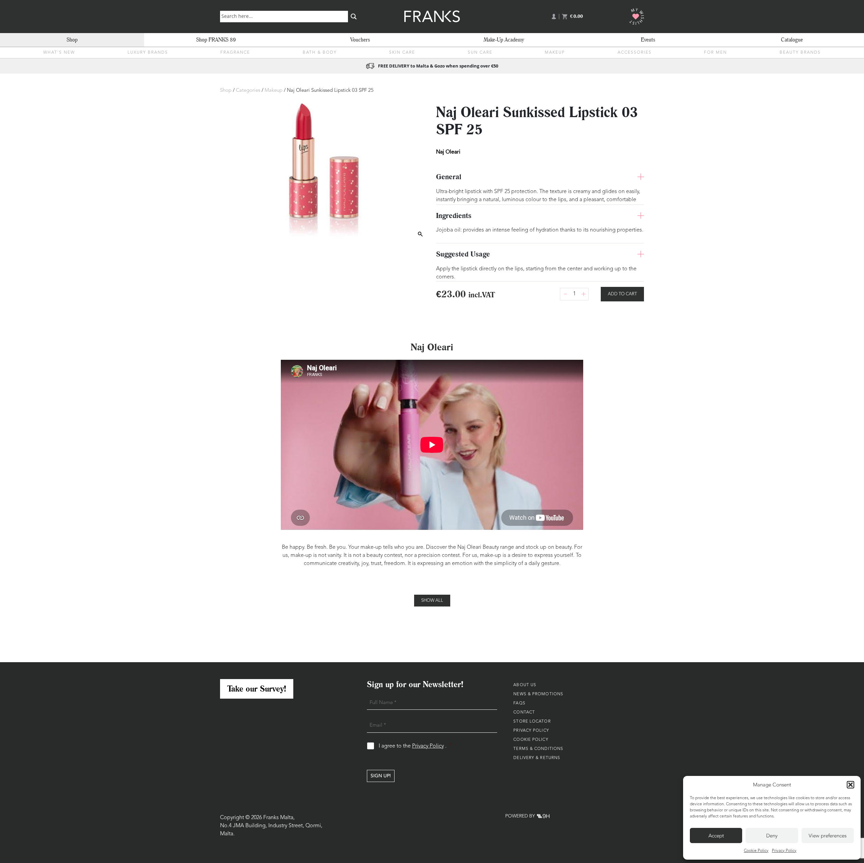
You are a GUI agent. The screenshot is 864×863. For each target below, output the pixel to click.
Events (648, 39)
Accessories (635, 53)
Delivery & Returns (536, 758)
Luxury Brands (148, 53)
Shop (72, 39)
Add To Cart (622, 294)
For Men (715, 53)
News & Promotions (538, 694)
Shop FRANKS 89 (216, 39)
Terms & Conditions (538, 749)
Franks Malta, (279, 817)
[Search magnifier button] (353, 16)
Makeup (555, 53)
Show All (432, 600)
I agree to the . (415, 746)
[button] (850, 784)
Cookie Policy (756, 851)
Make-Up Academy (504, 39)
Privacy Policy (784, 851)
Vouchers (360, 39)
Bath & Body (320, 53)
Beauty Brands (800, 53)
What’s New (59, 53)
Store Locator (531, 722)
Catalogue (792, 39)
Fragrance (235, 53)
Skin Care (402, 53)
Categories (248, 90)
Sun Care (480, 53)
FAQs (519, 703)
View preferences (827, 835)
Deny (772, 835)
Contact (524, 712)
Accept (716, 835)
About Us (524, 685)
